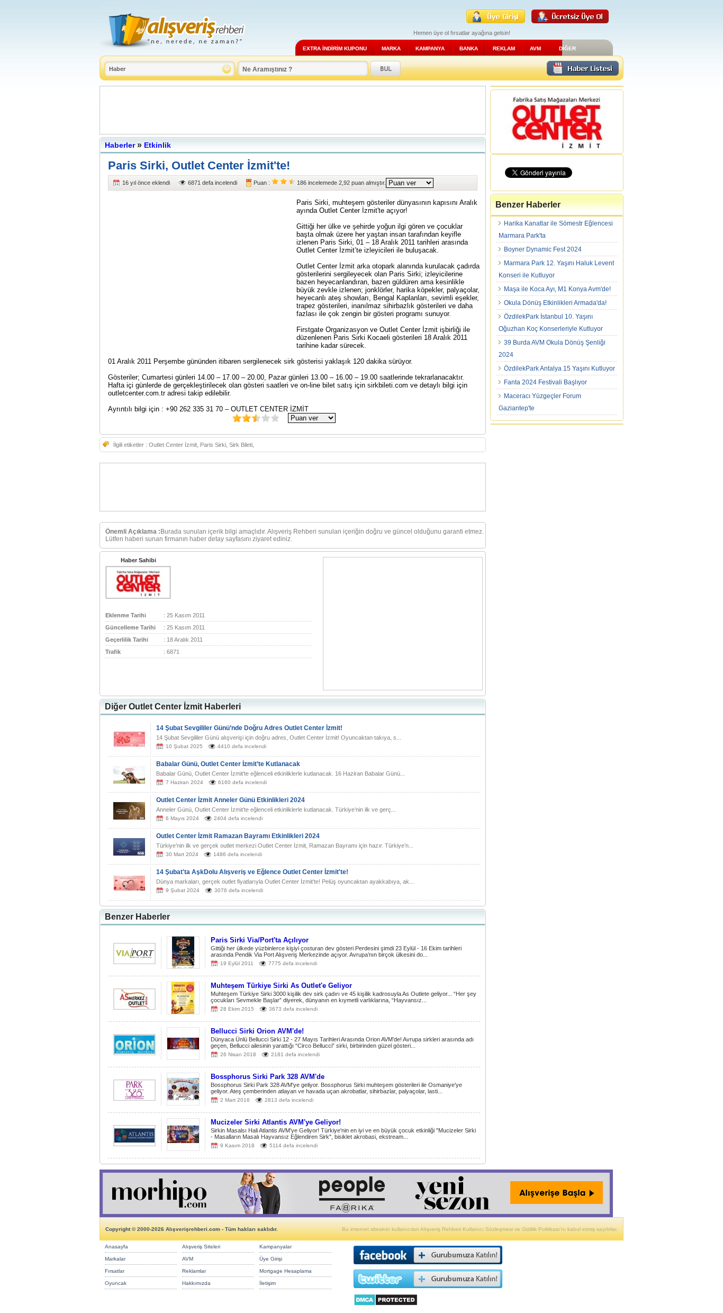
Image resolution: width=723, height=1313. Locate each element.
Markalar (115, 1259)
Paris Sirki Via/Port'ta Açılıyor (260, 940)
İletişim (267, 1283)
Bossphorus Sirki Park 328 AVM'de (267, 1077)
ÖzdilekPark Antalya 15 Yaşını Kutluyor (559, 368)
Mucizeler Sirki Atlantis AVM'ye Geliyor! (276, 1122)
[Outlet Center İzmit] (138, 596)
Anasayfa (116, 1246)
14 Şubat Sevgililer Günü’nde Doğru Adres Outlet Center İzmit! (249, 728)
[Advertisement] (292, 110)
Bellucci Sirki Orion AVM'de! (257, 1031)
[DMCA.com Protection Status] (386, 1308)
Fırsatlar (114, 1271)
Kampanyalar (275, 1246)
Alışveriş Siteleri (201, 1246)
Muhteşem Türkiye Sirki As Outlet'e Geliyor (281, 986)
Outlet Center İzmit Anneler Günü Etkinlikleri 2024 (230, 800)
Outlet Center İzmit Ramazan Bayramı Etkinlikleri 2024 (238, 836)
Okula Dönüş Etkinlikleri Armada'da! (555, 303)
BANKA (468, 48)
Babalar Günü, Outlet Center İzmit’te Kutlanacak (228, 764)
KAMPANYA (430, 48)
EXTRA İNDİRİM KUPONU (335, 48)
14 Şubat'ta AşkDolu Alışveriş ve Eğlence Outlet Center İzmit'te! (252, 872)
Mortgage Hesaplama (285, 1271)
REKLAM (504, 48)
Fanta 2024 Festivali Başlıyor (545, 382)
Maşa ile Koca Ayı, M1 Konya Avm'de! (557, 289)
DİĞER (567, 48)
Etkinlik (157, 145)
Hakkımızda (196, 1283)
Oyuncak (115, 1283)
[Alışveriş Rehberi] (173, 51)
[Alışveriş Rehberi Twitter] (428, 1290)
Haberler (120, 145)
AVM (535, 48)
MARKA (391, 48)
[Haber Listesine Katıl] (583, 72)
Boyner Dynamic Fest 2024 (543, 249)
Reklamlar (194, 1271)
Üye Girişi (270, 1259)
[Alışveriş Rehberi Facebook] (428, 1266)
